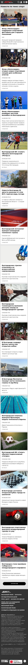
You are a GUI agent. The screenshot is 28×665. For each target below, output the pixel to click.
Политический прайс (8, 608)
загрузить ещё (14, 583)
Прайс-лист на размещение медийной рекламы (10, 602)
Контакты (18, 594)
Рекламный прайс (7, 594)
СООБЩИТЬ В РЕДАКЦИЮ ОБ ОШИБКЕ (12, 610)
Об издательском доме (9, 597)
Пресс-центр (5, 599)
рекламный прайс (7, 605)
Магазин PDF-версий (17, 599)
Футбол (4, 167)
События (5, 46)
